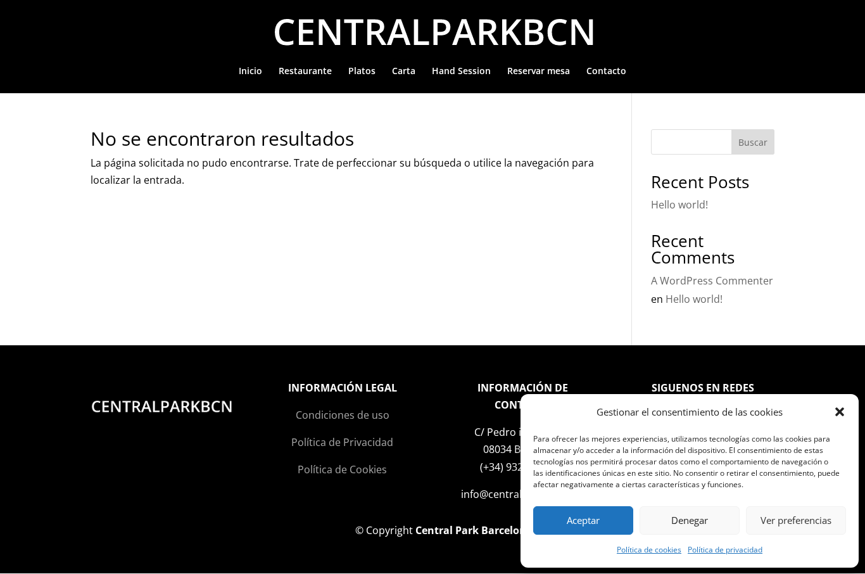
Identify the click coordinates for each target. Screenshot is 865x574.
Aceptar (583, 520)
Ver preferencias (796, 520)
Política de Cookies (342, 469)
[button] (839, 411)
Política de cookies (649, 549)
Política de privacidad (725, 549)
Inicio (250, 72)
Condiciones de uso (342, 415)
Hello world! (679, 205)
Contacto (606, 72)
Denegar (689, 520)
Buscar (752, 142)
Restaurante (305, 72)
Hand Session (461, 72)
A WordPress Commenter (712, 281)
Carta (403, 72)
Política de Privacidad (342, 442)
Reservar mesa (538, 72)
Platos (362, 72)
